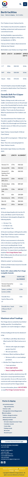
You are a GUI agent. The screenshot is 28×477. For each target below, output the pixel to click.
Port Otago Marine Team (14, 252)
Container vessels (9, 424)
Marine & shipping (10, 15)
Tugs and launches (9, 406)
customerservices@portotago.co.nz (10, 459)
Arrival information (8, 404)
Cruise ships (7, 426)
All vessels (7, 430)
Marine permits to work (9, 417)
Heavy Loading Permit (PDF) (14, 370)
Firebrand (21, 475)
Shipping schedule (8, 419)
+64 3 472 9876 (22, 387)
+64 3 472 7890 (5, 447)
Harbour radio (7, 408)
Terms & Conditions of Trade (10, 468)
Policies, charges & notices (10, 415)
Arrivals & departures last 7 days (13, 421)
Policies (17, 470)
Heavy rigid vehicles (12, 368)
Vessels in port (8, 432)
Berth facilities (7, 413)
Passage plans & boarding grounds (12, 411)
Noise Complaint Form (7, 453)
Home (2, 15)
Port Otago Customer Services (15, 390)
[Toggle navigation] (25, 4)
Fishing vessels (8, 428)
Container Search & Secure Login (14, 441)
